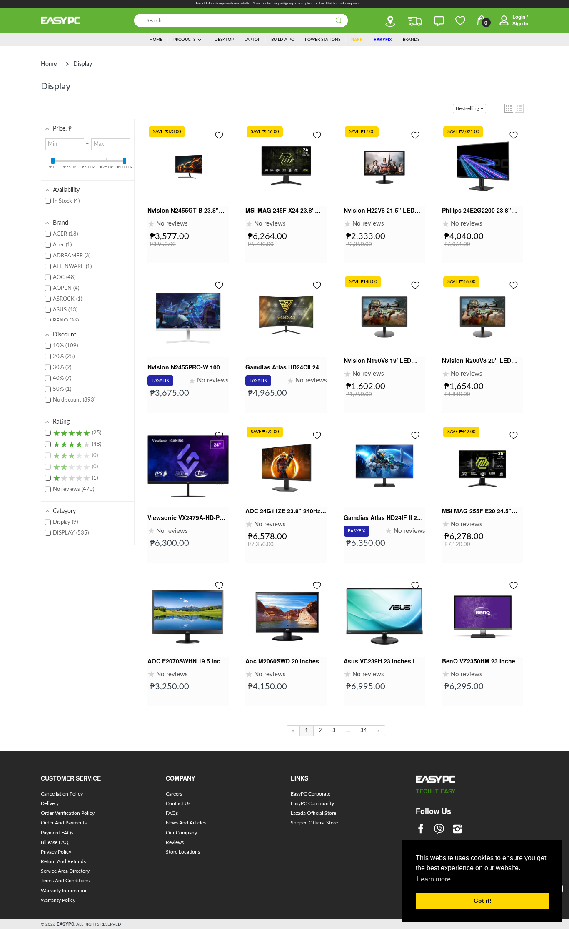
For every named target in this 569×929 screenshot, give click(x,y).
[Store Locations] (390, 21)
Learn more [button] (434, 879)
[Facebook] (421, 830)
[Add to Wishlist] (219, 135)
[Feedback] (439, 21)
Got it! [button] (483, 900)
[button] (508, 108)
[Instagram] (457, 830)
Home (49, 64)
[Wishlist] (460, 20)
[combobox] (241, 20)
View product (188, 191)
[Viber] (439, 830)
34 (363, 730)
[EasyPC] (60, 20)
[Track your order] (415, 21)
